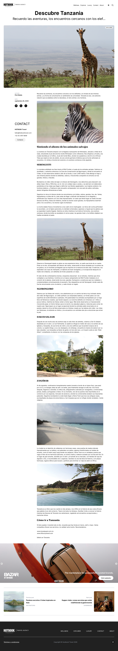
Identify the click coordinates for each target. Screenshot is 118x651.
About (102, 5)
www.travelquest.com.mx (45, 531)
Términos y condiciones (11, 642)
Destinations (30, 605)
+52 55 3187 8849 (21, 135)
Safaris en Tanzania (43, 537)
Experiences (88, 605)
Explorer (83, 5)
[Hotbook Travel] (59, 563)
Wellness (76, 5)
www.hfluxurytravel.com (45, 533)
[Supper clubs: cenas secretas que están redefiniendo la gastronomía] (104, 601)
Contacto (20, 140)
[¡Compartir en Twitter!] (21, 105)
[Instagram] (113, 642)
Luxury (89, 5)
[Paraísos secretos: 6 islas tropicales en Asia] (14, 601)
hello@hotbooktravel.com (23, 133)
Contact (95, 5)
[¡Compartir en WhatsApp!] (26, 105)
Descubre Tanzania (59, 13)
